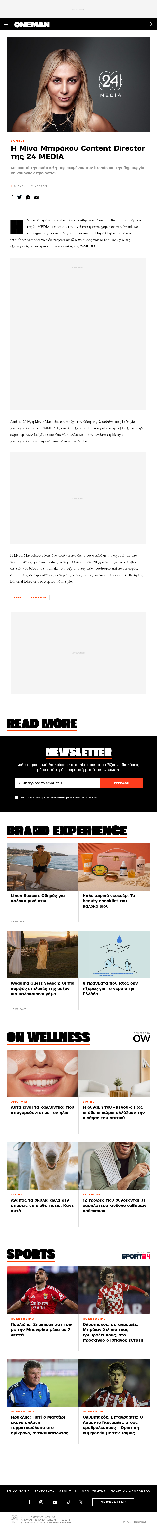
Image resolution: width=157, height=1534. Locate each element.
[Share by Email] (36, 197)
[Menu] (6, 24)
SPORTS (31, 1255)
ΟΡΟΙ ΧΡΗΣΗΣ (94, 1491)
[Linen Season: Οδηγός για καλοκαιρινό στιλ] (42, 867)
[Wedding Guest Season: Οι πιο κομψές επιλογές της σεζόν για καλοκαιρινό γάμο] (42, 954)
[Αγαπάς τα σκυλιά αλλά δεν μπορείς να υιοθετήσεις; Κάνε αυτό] (42, 1166)
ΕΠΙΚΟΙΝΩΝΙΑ (18, 1491)
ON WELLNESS (48, 1038)
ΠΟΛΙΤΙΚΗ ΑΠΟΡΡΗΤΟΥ (130, 1491)
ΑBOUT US (68, 1491)
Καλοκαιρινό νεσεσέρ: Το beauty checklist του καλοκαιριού (109, 901)
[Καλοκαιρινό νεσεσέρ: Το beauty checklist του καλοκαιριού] (114, 867)
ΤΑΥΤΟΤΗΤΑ (45, 1491)
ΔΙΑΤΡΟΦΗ (92, 1194)
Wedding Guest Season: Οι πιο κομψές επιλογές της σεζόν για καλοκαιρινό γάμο (42, 988)
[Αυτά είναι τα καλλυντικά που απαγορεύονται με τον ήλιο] (42, 1073)
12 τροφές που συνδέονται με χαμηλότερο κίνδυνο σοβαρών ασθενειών (114, 1205)
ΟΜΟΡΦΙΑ (19, 1101)
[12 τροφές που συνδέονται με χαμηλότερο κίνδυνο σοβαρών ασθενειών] (114, 1166)
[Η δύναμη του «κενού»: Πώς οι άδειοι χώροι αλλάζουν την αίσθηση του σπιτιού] (114, 1073)
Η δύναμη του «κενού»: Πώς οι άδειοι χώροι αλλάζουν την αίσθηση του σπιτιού (114, 1112)
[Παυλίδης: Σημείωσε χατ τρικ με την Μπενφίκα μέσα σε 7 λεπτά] (42, 1290)
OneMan (61, 434)
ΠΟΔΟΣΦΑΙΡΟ (22, 1318)
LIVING (89, 1101)
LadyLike (41, 434)
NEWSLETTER (113, 1502)
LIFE (18, 597)
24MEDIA (19, 140)
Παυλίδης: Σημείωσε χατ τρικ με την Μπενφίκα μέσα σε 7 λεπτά (42, 1329)
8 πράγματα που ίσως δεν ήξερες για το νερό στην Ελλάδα (110, 988)
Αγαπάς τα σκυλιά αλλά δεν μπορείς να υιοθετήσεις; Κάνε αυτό (42, 1205)
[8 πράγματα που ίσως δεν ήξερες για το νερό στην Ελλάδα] (114, 954)
